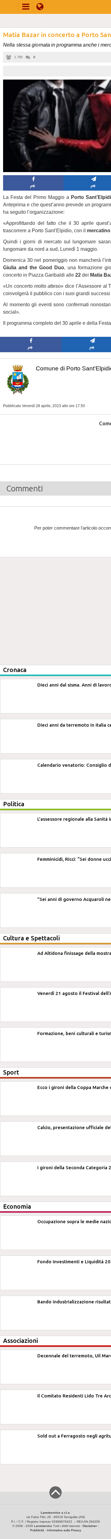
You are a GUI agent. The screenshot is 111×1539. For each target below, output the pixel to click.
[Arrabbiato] (31, 442)
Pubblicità (37, 1530)
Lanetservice (43, 1526)
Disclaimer (90, 1526)
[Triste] (92, 442)
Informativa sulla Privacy (64, 1530)
